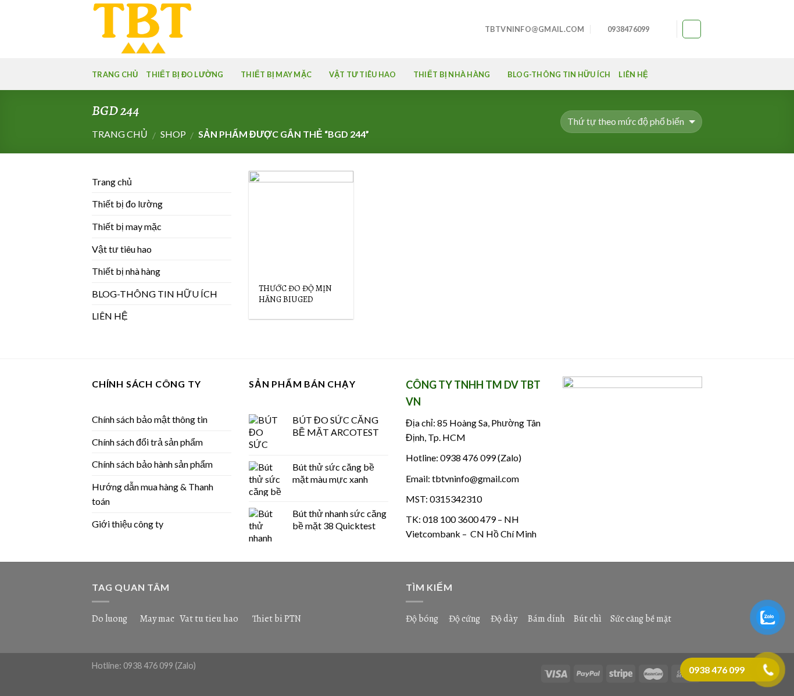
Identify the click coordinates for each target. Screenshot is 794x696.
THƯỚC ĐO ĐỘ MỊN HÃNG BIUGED (295, 293)
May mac (157, 618)
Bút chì (588, 618)
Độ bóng (422, 618)
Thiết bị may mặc (276, 74)
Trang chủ (115, 74)
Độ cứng (464, 618)
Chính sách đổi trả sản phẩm (147, 441)
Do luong (109, 618)
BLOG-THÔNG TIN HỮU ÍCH (559, 74)
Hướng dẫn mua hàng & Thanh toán (152, 494)
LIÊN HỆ (633, 74)
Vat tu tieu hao (209, 618)
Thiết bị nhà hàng (451, 74)
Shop (173, 133)
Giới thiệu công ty (127, 523)
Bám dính (547, 618)
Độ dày (504, 618)
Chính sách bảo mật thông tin (150, 419)
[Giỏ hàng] (691, 29)
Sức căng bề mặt (640, 618)
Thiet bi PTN (276, 618)
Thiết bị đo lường (184, 74)
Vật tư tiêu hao (362, 74)
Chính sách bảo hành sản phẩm (152, 463)
